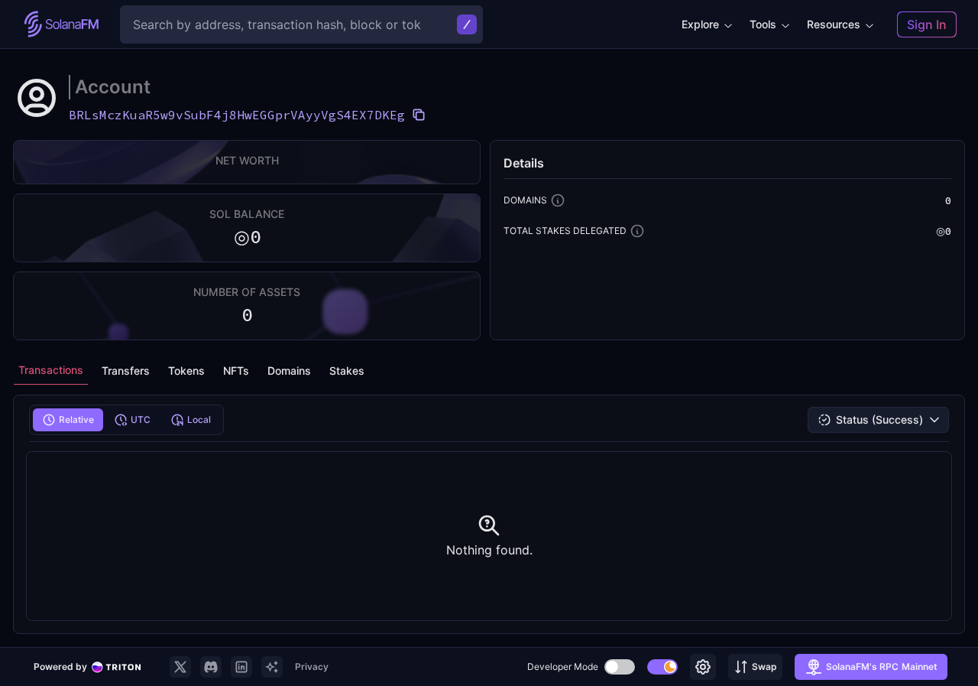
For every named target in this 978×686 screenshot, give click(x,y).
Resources (833, 24)
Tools (763, 24)
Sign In (927, 24)
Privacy (312, 666)
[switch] (619, 667)
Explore (700, 24)
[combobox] (878, 420)
